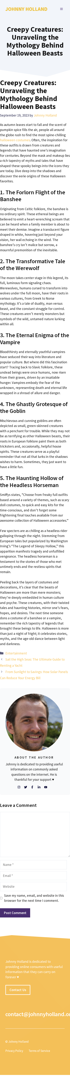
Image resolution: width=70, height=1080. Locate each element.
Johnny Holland (26, 9)
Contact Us (18, 990)
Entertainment (16, 653)
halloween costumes (15, 140)
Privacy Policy (14, 1051)
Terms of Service (39, 1051)
